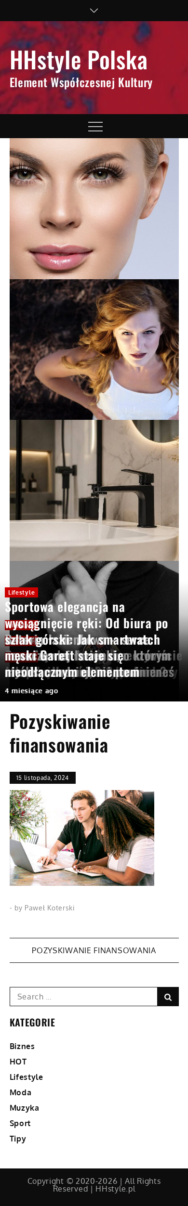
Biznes (22, 1046)
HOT (18, 1061)
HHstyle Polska (79, 59)
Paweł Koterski (50, 908)
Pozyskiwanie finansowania (94, 950)
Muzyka (25, 1108)
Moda (21, 1092)
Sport (20, 1123)
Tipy (18, 1138)
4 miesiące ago (31, 691)
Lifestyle (21, 592)
